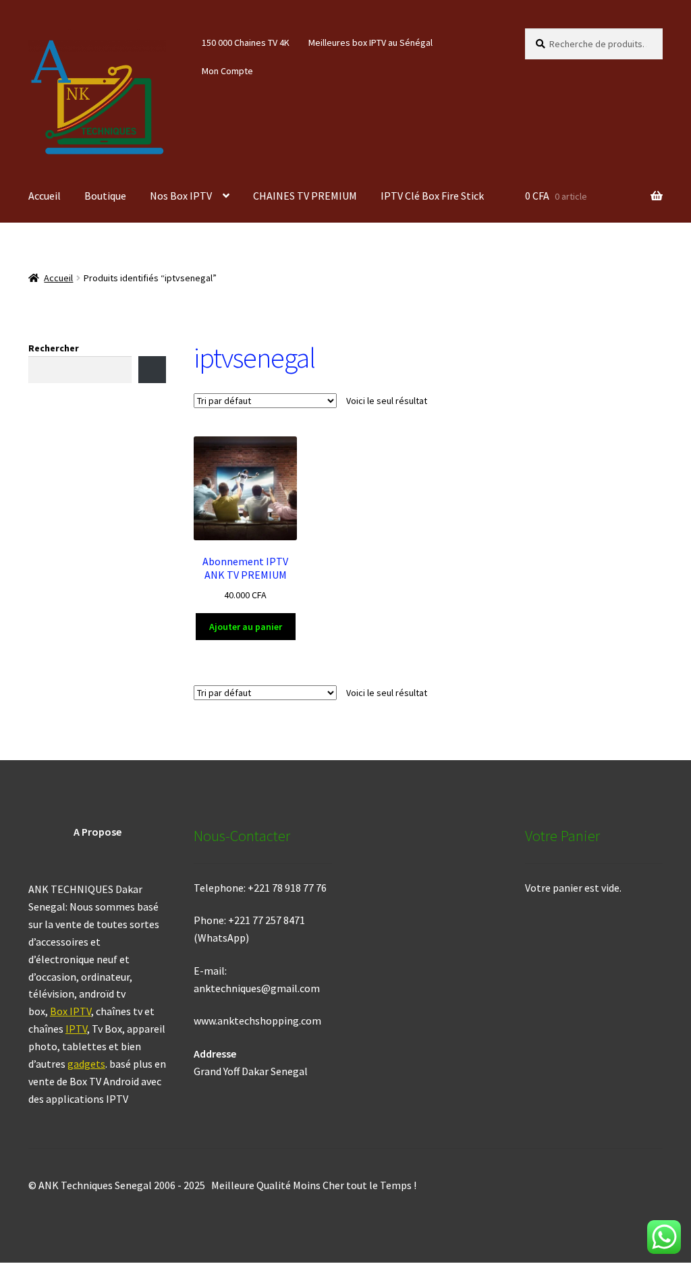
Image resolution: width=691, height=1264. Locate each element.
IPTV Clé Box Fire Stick (432, 195)
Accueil (44, 195)
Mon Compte (227, 71)
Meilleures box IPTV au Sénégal (370, 42)
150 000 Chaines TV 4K (245, 42)
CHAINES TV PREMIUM (305, 195)
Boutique (105, 195)
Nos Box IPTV (181, 195)
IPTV (76, 1028)
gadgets (86, 1063)
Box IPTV (70, 1011)
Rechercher (53, 348)
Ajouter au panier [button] (245, 627)
